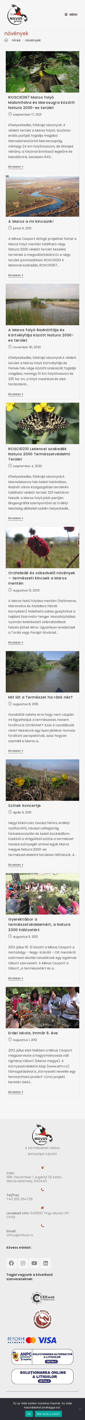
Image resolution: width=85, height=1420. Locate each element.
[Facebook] (11, 1263)
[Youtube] (34, 1263)
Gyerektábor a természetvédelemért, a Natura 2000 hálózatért (39, 924)
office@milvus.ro (19, 1235)
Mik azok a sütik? (48, 1413)
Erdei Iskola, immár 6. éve (33, 1033)
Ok (29, 1413)
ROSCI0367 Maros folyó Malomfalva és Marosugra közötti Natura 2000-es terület (41, 102)
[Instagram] (23, 1263)
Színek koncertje (24, 805)
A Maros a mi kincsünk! (31, 221)
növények (33, 40)
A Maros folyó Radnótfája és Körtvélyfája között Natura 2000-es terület (41, 335)
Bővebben (15, 166)
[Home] (6, 40)
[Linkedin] (45, 1263)
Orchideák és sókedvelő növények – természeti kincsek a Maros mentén (41, 578)
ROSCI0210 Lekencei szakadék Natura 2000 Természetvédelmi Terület (39, 454)
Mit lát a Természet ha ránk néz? (40, 697)
